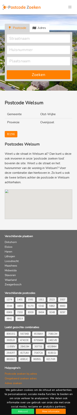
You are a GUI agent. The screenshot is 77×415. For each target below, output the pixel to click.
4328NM (51, 346)
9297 (62, 312)
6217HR (50, 359)
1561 (30, 299)
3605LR (11, 340)
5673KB (24, 333)
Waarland (11, 280)
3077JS (38, 346)
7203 (20, 312)
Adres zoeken (13, 383)
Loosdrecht (12, 261)
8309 (30, 312)
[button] (70, 7)
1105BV (11, 346)
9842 (9, 318)
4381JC (24, 359)
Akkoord (23, 411)
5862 (52, 306)
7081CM (52, 333)
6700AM (38, 340)
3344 (9, 306)
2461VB (52, 340)
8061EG (11, 333)
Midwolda (11, 270)
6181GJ (52, 352)
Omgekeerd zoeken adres (21, 378)
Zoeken (38, 74)
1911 (41, 299)
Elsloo (8, 247)
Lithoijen (10, 256)
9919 (20, 318)
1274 (9, 299)
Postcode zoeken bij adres (21, 374)
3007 (62, 299)
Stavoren (10, 275)
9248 (52, 312)
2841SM (24, 346)
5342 (41, 306)
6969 (9, 312)
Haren (8, 252)
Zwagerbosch (13, 284)
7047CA (38, 352)
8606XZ (11, 359)
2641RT (11, 352)
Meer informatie (50, 411)
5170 (30, 306)
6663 (62, 306)
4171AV (24, 352)
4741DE (24, 340)
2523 (52, 299)
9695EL (37, 359)
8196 (11, 134)
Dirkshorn (11, 242)
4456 (20, 306)
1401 (20, 299)
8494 (41, 312)
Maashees (11, 266)
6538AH (38, 333)
